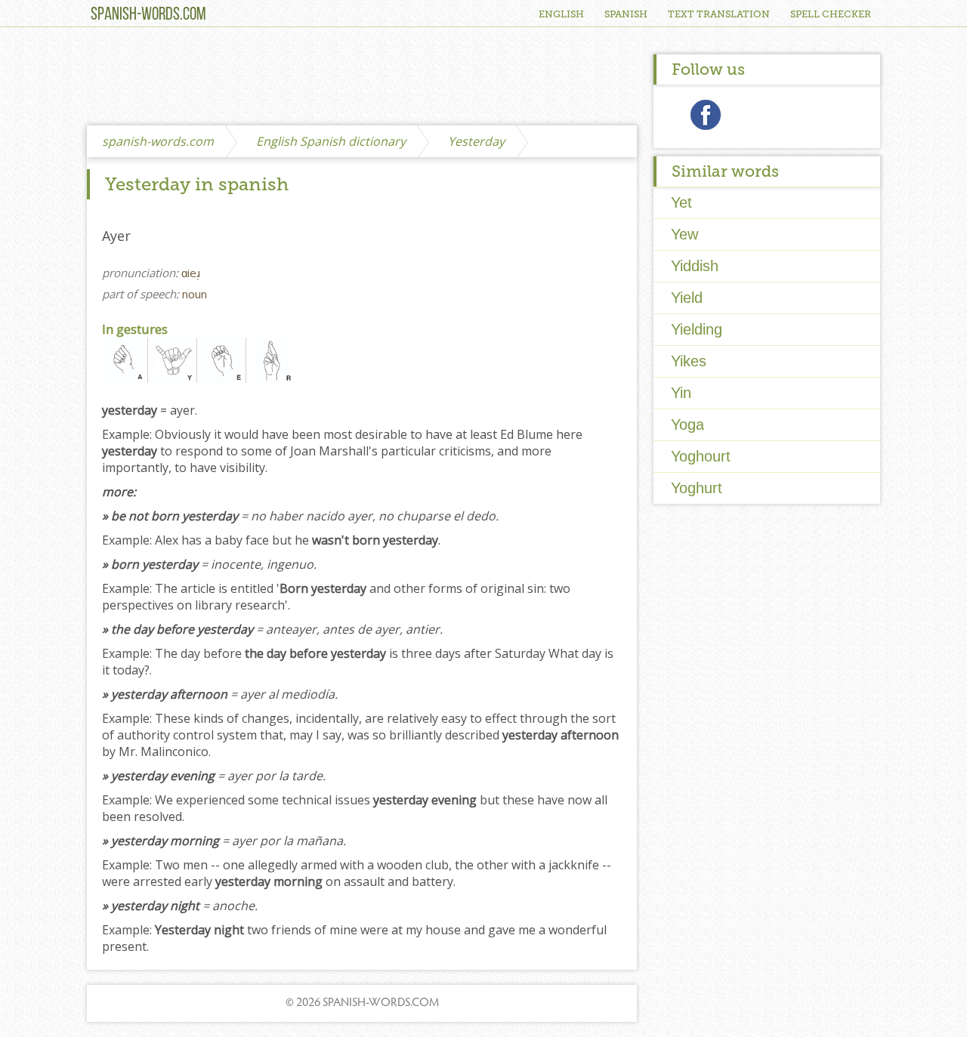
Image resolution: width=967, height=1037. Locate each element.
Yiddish (694, 266)
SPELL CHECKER (830, 14)
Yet (681, 202)
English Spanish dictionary (331, 141)
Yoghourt (701, 456)
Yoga (687, 424)
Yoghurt (696, 488)
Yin (681, 392)
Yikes (688, 361)
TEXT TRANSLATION (719, 14)
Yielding (696, 329)
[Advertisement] (362, 77)
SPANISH (625, 14)
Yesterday (476, 141)
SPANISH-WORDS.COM (148, 15)
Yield (687, 297)
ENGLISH (561, 14)
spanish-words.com (158, 141)
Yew (684, 234)
